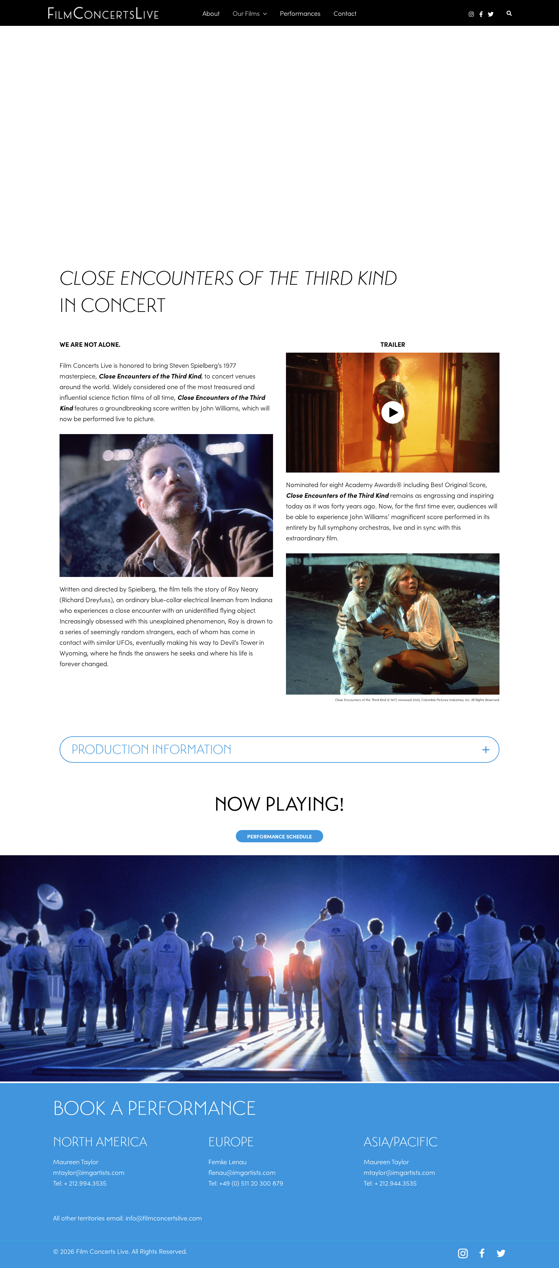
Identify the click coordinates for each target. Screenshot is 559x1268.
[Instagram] (471, 14)
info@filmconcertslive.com (164, 1217)
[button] (263, 13)
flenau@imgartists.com (242, 1172)
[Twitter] (491, 14)
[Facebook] (481, 14)
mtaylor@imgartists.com (89, 1172)
